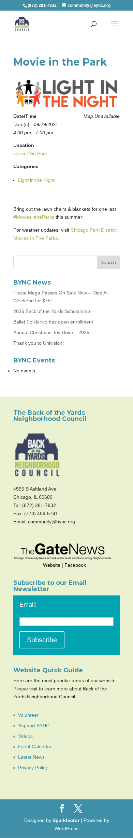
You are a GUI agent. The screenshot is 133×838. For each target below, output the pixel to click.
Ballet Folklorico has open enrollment (53, 322)
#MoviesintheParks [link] (33, 217)
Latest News (31, 757)
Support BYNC (33, 725)
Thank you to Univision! (38, 343)
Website (51, 565)
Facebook (75, 565)
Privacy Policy (33, 767)
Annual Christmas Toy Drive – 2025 (51, 332)
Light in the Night (36, 180)
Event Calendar (34, 746)
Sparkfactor (66, 820)
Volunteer (28, 715)
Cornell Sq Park (30, 153)
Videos (25, 736)
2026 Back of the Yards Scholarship (51, 311)
